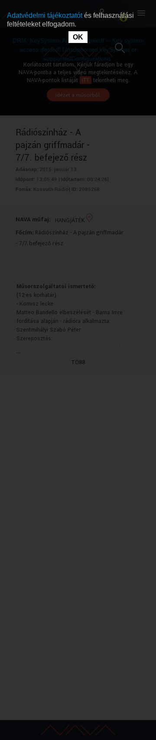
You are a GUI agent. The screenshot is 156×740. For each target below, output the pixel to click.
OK (78, 37)
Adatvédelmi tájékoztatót (45, 15)
